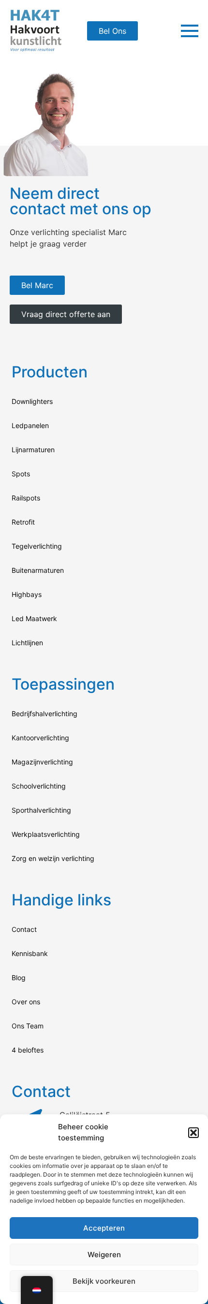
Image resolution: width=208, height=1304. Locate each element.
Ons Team (28, 1026)
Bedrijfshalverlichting (44, 713)
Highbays (27, 594)
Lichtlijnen (27, 642)
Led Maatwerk (34, 618)
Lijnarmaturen (33, 449)
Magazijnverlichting (42, 762)
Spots (21, 474)
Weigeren (104, 1254)
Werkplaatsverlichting (46, 834)
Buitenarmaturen (38, 570)
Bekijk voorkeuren (104, 1281)
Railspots (26, 498)
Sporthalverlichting (41, 810)
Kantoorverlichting (40, 738)
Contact (24, 929)
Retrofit (23, 522)
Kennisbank (30, 953)
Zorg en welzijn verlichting (53, 858)
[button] (193, 1133)
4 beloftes (28, 1050)
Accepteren (104, 1228)
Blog (19, 977)
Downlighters (32, 401)
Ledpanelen (30, 425)
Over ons (26, 1002)
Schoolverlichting (39, 786)
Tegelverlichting (37, 546)
